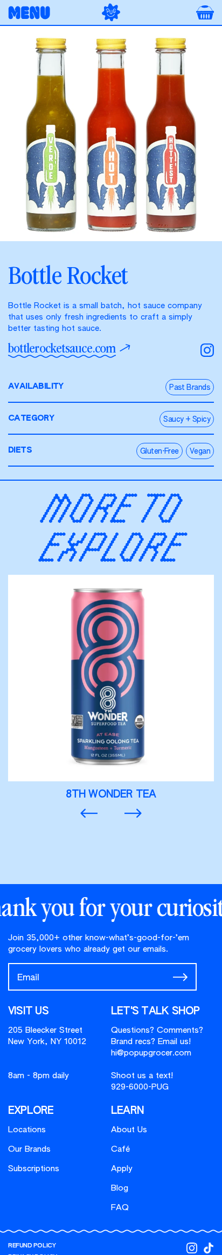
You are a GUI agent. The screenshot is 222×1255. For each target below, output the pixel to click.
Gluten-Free (159, 451)
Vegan (200, 451)
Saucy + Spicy (186, 419)
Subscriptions (33, 1169)
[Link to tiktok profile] (208, 1248)
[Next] (133, 813)
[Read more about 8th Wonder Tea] (111, 688)
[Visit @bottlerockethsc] (207, 350)
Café (120, 1149)
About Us (129, 1130)
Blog (119, 1188)
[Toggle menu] (32, 12)
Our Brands (29, 1149)
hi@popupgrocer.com (151, 1053)
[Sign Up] (180, 977)
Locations (27, 1130)
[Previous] (89, 813)
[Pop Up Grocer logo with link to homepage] (111, 12)
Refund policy (32, 1246)
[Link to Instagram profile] (191, 1248)
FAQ (120, 1208)
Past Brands (189, 387)
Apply (122, 1169)
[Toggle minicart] (205, 12)
